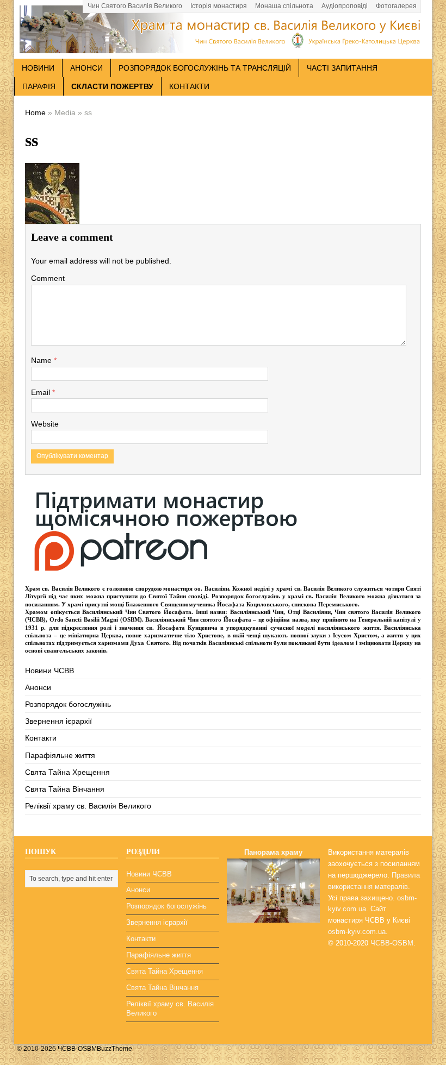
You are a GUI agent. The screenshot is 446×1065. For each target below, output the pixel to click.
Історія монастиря (218, 6)
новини (38, 68)
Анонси (38, 687)
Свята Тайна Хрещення (67, 772)
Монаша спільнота (284, 6)
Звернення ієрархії (58, 721)
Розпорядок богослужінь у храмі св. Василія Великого (288, 596)
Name (42, 360)
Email (41, 392)
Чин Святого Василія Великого (135, 6)
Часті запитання (342, 68)
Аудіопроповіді (344, 6)
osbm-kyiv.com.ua (357, 932)
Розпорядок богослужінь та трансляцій (205, 68)
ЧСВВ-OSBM (391, 943)
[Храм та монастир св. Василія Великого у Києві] (223, 47)
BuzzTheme (114, 1049)
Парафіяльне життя (60, 755)
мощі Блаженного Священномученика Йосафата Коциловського (199, 604)
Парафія (38, 86)
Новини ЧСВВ (49, 670)
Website (45, 423)
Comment (48, 278)
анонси (86, 68)
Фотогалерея (396, 6)
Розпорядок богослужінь (68, 704)
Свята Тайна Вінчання (64, 789)
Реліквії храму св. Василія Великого (88, 805)
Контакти (189, 86)
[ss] (52, 215)
